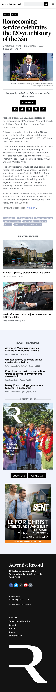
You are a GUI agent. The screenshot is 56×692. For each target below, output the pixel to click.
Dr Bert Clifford (25, 218)
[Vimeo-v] (30, 585)
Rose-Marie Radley (44, 218)
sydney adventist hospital (35, 221)
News (14, 14)
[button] (53, 4)
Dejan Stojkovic (21, 366)
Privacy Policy (15, 636)
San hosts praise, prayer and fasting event (26, 272)
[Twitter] (16, 585)
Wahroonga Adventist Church (28, 224)
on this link (30, 207)
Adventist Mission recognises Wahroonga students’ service (22, 349)
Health (6, 14)
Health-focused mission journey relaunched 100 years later (27, 315)
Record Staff (7, 276)
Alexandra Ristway (13, 45)
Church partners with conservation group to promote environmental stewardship (25, 374)
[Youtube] (26, 585)
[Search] (46, 4)
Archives (13, 617)
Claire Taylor (20, 391)
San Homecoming (12, 221)
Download (19, 475)
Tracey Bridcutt (8, 321)
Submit (12, 625)
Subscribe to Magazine (19, 621)
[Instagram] (21, 585)
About (12, 628)
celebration (10, 218)
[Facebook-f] (11, 585)
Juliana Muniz (10, 354)
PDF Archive (36, 475)
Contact (12, 632)
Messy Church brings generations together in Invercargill (24, 386)
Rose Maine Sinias (11, 380)
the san (8, 224)
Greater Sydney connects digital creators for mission (23, 361)
